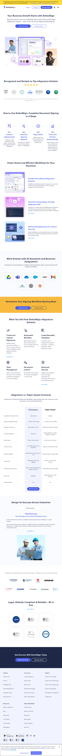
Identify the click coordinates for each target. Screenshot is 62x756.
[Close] (59, 747)
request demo (46, 7)
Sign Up (36, 7)
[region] (31, 750)
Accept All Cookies (36, 753)
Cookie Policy (13, 749)
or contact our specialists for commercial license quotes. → (43, 3)
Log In (28, 7)
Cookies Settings (24, 753)
